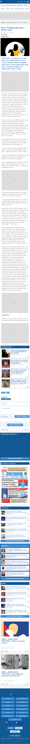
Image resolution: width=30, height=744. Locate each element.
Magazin (22, 712)
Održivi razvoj (22, 709)
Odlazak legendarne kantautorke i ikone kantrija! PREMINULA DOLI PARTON (15, 353)
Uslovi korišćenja (4, 416)
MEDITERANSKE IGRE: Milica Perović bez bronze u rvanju (15, 600)
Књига (15, 22)
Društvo (19, 5)
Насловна (15, 731)
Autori (22, 738)
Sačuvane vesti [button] (22, 1)
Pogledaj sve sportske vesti (15, 616)
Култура (9, 22)
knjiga (3, 392)
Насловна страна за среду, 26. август (15, 484)
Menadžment (3, 738)
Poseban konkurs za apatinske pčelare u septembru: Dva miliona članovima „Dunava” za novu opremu (15, 536)
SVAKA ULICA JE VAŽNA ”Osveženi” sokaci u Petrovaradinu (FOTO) (15, 556)
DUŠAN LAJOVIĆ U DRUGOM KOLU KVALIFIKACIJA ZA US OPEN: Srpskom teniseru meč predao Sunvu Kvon (15, 605)
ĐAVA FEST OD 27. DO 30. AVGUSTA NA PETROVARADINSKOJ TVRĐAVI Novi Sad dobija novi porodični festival (15, 568)
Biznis (14, 5)
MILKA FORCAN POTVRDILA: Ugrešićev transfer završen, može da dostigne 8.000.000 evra (15, 588)
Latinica (11, 728)
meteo (3, 8)
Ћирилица (18, 728)
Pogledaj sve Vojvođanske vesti (15, 541)
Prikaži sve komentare (15, 424)
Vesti (2, 5)
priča (8, 392)
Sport (25, 5)
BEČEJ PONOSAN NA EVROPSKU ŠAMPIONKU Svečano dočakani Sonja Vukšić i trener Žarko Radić (15, 512)
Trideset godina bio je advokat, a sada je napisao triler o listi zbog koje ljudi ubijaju (15, 363)
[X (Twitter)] (15, 736)
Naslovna (3, 22)
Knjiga (8, 399)
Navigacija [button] (28, 1)
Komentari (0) (5, 36)
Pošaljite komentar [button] (22, 416)
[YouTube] (17, 736)
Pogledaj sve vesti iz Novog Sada (15, 578)
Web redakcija (27, 738)
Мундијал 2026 (19, 8)
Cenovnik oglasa (10, 738)
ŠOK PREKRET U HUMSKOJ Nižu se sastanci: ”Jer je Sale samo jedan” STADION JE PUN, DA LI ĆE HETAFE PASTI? (15, 611)
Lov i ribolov (8, 716)
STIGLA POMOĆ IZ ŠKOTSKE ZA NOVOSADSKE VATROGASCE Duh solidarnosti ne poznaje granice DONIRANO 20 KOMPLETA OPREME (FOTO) (15, 550)
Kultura (3, 399)
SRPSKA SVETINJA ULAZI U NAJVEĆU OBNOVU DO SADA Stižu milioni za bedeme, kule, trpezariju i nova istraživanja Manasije (15, 383)
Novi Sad (22, 705)
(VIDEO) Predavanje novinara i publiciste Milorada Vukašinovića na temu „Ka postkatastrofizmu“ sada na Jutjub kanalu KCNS (15, 574)
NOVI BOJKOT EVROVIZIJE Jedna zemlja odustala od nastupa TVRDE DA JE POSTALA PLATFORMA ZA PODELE (15, 373)
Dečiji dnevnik (22, 716)
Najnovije (8, 5)
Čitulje (15, 719)
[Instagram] (13, 736)
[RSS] (20, 736)
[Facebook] (10, 736)
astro (12, 8)
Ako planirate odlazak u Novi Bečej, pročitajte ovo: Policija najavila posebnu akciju (15, 524)
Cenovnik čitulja (17, 738)
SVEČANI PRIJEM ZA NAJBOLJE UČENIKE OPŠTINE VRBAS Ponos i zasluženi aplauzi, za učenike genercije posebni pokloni (15, 530)
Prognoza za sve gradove (15, 458)
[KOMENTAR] (6, 430)
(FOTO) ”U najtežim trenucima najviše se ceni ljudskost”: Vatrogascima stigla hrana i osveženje (15, 562)
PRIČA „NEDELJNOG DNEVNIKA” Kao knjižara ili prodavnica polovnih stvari (15, 670)
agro (7, 8)
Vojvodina (7, 709)
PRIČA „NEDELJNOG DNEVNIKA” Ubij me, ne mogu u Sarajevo (15, 637)
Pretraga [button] (25, 1)
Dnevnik (5, 34)
